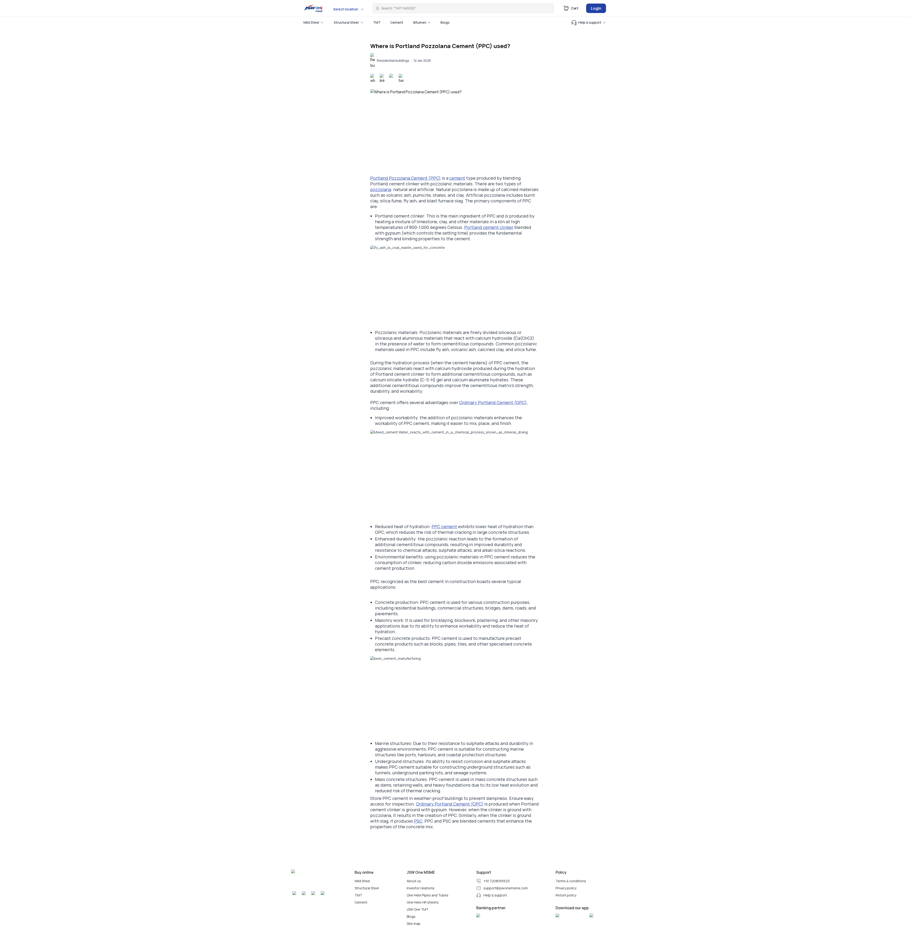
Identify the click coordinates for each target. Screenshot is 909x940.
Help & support (495, 895)
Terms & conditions (571, 881)
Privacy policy (566, 888)
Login (596, 8)
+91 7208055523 (496, 881)
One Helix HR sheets (423, 902)
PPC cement (444, 526)
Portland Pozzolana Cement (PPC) (405, 178)
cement (457, 178)
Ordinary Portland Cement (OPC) (493, 402)
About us (414, 881)
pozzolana (380, 189)
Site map (413, 924)
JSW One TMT (417, 909)
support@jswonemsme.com (505, 888)
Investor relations (420, 888)
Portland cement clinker (488, 227)
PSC (418, 821)
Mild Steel (362, 881)
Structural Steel (367, 888)
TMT (358, 895)
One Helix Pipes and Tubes (427, 895)
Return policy (566, 895)
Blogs (411, 916)
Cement (361, 902)
